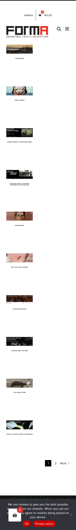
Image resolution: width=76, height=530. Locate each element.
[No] (71, 514)
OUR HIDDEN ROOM (20, 392)
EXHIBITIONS (19, 53)
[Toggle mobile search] (59, 28)
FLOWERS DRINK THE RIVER (19, 350)
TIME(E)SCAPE (19, 58)
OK (27, 523)
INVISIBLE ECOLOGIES (19, 309)
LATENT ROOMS (19, 100)
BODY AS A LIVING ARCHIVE (19, 267)
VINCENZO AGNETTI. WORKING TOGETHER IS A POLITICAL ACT (20, 184)
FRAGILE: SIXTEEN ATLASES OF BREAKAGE (19, 434)
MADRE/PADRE (19, 225)
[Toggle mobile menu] (67, 28)
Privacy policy (44, 523)
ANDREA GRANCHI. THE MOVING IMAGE (19, 142)
